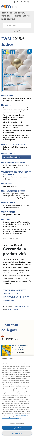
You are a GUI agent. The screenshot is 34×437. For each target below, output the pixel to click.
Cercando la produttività (11, 157)
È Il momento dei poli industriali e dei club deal (16, 178)
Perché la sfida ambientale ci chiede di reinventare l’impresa (16, 126)
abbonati (13, 309)
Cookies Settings (17, 433)
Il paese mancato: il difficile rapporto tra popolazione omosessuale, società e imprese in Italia (16, 224)
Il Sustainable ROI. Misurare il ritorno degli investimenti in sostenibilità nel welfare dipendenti (16, 138)
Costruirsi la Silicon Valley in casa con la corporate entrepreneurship (17, 99)
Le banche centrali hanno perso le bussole (15, 148)
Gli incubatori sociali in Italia (13, 122)
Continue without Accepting (17, 423)
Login (3, 19)
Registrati (11, 19)
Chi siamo (4, 13)
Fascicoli (26, 16)
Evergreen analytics (10, 186)
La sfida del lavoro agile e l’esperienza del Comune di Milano (16, 166)
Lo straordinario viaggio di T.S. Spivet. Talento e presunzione (16, 206)
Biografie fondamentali (11, 215)
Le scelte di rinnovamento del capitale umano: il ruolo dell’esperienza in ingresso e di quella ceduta (16, 231)
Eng (31, 2)
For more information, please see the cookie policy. (15, 417)
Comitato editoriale (18, 13)
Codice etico (16, 16)
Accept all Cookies (17, 428)
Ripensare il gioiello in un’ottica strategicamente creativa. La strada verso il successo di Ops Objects (16, 196)
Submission (5, 16)
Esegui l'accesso (21, 306)
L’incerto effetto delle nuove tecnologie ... (21, 348)
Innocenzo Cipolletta (13, 244)
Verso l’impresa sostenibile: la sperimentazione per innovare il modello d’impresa (14, 117)
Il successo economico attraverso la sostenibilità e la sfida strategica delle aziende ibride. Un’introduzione (16, 110)
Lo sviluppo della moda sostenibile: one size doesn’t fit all (17, 131)
